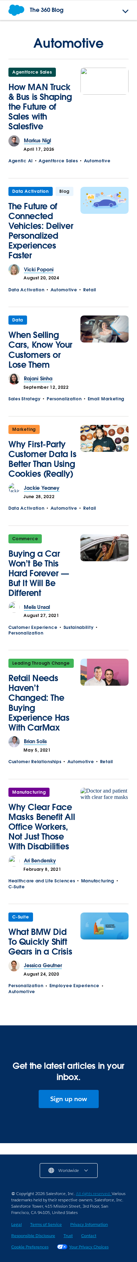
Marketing (24, 429)
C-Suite (16, 886)
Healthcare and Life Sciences (41, 880)
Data (17, 320)
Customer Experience (32, 627)
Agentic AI (20, 160)
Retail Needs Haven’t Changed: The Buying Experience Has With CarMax (38, 703)
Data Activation (30, 191)
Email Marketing (106, 398)
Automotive (97, 160)
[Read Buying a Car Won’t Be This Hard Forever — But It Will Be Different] (104, 568)
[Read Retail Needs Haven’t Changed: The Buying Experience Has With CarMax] (104, 697)
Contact (88, 1236)
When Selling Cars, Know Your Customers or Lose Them (40, 350)
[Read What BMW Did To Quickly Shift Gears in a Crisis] (104, 936)
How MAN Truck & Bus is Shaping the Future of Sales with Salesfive (40, 107)
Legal (16, 1224)
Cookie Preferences (29, 1247)
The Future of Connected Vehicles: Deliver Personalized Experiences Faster (40, 231)
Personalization (64, 398)
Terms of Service (46, 1224)
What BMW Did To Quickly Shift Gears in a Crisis (40, 942)
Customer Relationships (34, 761)
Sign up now (68, 1099)
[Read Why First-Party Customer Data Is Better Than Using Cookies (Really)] (104, 454)
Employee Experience (74, 985)
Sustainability (79, 627)
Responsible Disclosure (33, 1236)
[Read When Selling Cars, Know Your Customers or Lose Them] (104, 344)
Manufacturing (29, 792)
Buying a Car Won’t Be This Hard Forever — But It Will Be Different (38, 573)
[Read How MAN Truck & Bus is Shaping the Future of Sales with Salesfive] (104, 101)
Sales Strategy (24, 398)
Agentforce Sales (32, 72)
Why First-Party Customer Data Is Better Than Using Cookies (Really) (42, 459)
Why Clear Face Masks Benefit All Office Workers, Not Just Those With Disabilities (41, 827)
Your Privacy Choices (89, 1247)
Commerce (25, 538)
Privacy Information (89, 1224)
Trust (68, 1236)
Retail (89, 289)
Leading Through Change (41, 663)
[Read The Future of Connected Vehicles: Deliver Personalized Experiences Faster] (104, 225)
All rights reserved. (94, 1193)
